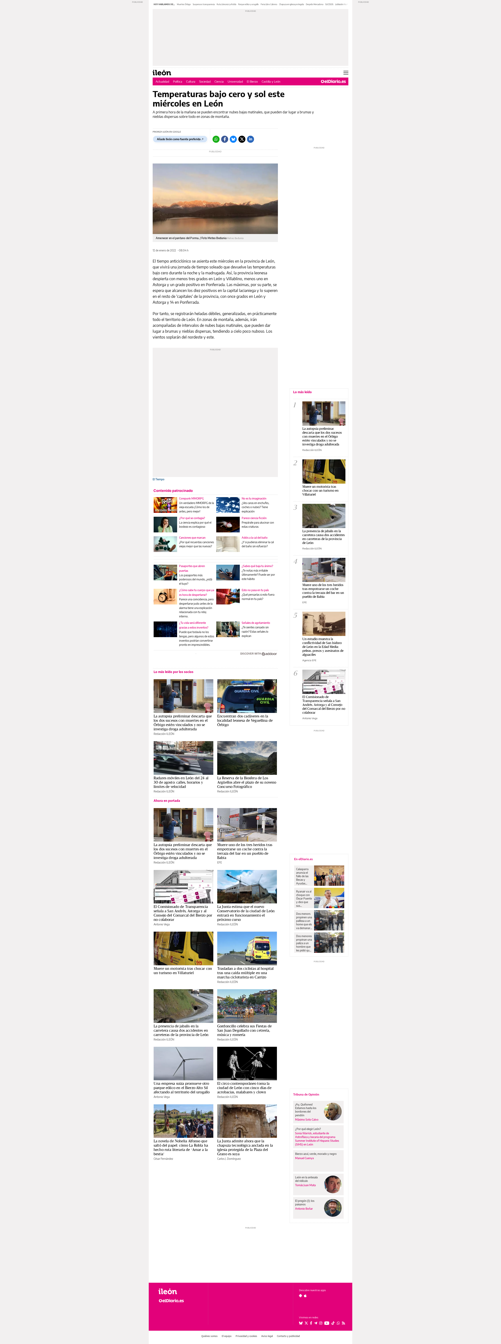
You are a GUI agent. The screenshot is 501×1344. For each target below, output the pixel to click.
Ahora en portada (167, 801)
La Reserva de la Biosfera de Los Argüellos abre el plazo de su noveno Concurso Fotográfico (246, 782)
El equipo (227, 1336)
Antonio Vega (162, 924)
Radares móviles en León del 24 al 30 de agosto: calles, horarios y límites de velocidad (181, 782)
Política (177, 81)
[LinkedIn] (250, 139)
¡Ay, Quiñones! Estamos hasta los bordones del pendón (305, 1110)
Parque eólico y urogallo (248, 4)
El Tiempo (158, 479)
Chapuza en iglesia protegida (291, 4)
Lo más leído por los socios (173, 672)
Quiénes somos (209, 1336)
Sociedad (205, 81)
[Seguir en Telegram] (315, 1323)
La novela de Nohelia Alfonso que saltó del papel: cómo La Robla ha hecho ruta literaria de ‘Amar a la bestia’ (181, 1147)
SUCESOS (329, 4)
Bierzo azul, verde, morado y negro (316, 1153)
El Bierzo (252, 81)
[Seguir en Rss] (343, 1323)
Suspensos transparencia (204, 4)
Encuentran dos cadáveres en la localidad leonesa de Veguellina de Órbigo (245, 720)
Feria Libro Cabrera (269, 4)
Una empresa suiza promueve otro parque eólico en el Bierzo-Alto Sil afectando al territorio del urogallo (182, 1087)
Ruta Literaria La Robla (226, 4)
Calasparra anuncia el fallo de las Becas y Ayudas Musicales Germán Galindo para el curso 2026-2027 (303, 876)
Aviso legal (267, 1336)
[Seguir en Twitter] (306, 1323)
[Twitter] (241, 139)
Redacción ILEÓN (164, 733)
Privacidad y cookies (246, 1336)
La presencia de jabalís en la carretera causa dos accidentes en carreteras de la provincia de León (181, 1030)
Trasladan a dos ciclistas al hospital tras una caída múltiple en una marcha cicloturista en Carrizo (245, 972)
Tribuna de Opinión (306, 1094)
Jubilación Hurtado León (345, 4)
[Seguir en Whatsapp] (338, 1323)
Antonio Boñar (304, 1208)
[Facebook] (224, 139)
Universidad (235, 81)
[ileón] (180, 1291)
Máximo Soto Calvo (306, 1119)
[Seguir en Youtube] (326, 1323)
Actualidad (162, 81)
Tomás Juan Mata (305, 1185)
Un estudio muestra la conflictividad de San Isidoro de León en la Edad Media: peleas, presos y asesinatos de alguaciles (322, 647)
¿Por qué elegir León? (308, 1129)
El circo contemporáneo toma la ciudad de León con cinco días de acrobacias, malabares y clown (244, 1087)
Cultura (190, 81)
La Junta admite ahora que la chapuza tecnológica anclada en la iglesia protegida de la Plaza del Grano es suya (245, 1147)
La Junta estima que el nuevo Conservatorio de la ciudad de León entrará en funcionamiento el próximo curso (246, 913)
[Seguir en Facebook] (311, 1323)
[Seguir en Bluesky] (301, 1323)
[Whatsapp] (216, 139)
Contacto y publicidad (288, 1336)
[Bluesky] (233, 139)
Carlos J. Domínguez (229, 1158)
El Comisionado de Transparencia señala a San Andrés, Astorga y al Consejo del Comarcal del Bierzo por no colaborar (183, 913)
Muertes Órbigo (184, 4)
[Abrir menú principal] (345, 72)
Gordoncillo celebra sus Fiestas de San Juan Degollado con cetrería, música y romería (244, 1030)
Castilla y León (271, 81)
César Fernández (163, 1158)
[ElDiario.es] (333, 81)
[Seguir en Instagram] (320, 1323)
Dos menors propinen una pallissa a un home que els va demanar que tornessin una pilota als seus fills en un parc (304, 921)
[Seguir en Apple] (305, 1295)
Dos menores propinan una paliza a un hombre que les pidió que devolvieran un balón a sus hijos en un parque (304, 943)
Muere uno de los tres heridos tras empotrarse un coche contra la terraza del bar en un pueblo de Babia (244, 851)
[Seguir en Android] (300, 1295)
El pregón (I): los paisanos (304, 1202)
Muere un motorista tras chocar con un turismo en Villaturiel (183, 970)
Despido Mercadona (314, 4)
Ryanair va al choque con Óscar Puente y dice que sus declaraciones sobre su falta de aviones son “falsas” (304, 898)
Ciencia (219, 81)
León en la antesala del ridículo (306, 1179)
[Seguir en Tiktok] (333, 1323)
